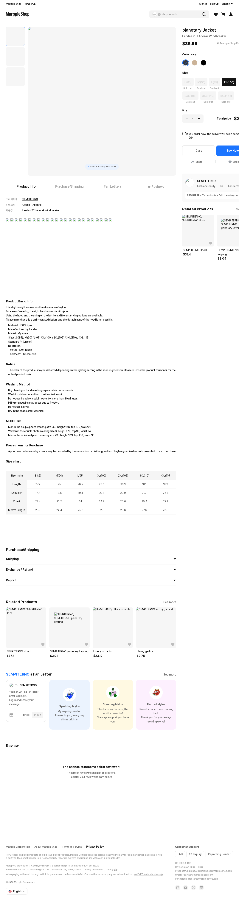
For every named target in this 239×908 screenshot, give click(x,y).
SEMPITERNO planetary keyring (69, 651)
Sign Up (214, 3)
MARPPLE (30, 3)
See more (169, 602)
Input (37, 714)
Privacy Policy (95, 846)
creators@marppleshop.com (203, 879)
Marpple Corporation (18, 846)
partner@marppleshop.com (198, 875)
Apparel (36, 204)
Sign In (203, 3)
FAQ (180, 854)
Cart (198, 150)
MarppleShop (13, 3)
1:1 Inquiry (195, 854)
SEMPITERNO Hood (18, 651)
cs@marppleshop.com (220, 871)
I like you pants (102, 651)
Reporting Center (219, 854)
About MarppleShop (46, 846)
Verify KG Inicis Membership (148, 874)
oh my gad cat (145, 651)
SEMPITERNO (30, 199)
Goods (26, 204)
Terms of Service (72, 846)
